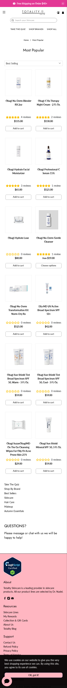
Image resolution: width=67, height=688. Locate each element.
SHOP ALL (52, 29)
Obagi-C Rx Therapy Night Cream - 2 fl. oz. (48, 102)
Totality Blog (9, 628)
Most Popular (37, 40)
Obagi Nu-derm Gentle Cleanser (48, 239)
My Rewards (10, 616)
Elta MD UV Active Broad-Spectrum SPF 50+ (48, 310)
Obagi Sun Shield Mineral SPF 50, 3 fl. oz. (48, 445)
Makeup (8, 506)
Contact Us (9, 642)
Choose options (48, 265)
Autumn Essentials (14, 511)
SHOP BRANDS (36, 29)
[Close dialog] (63, 328)
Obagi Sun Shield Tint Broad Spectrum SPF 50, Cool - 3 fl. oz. (48, 378)
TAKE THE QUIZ (17, 29)
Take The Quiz (11, 484)
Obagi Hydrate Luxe (18, 237)
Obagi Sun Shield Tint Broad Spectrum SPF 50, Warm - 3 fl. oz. (18, 378)
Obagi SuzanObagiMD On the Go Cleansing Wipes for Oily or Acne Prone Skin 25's (18, 449)
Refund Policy (10, 646)
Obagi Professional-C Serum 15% (48, 171)
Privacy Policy (10, 650)
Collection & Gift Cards (15, 620)
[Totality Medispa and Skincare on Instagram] (8, 598)
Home (26, 40)
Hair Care (9, 502)
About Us (8, 624)
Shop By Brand (12, 488)
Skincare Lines (10, 612)
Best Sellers (10, 493)
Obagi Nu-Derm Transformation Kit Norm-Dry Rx (18, 310)
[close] (63, 3)
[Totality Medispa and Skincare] (33, 12)
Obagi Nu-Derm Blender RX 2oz (18, 102)
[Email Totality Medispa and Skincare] (12, 598)
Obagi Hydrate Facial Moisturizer (18, 171)
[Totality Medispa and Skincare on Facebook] (4, 598)
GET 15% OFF (17, 353)
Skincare (8, 497)
